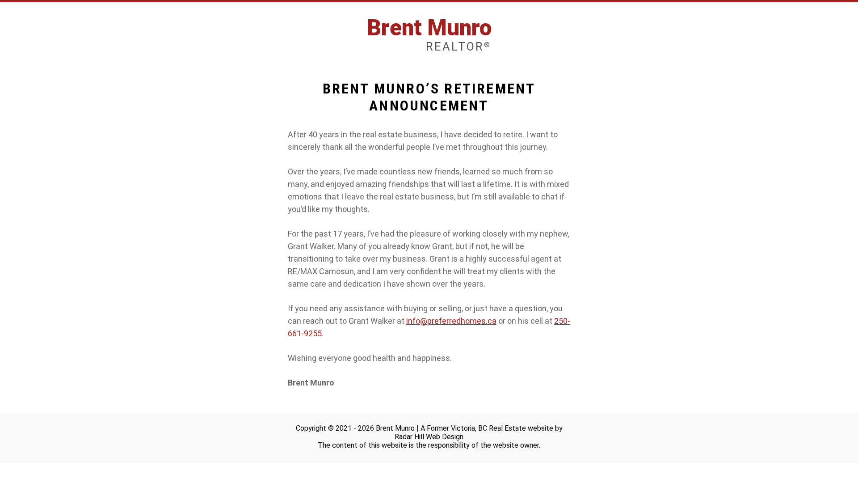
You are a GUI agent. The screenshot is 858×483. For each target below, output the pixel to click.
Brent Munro (429, 34)
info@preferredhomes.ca (451, 321)
